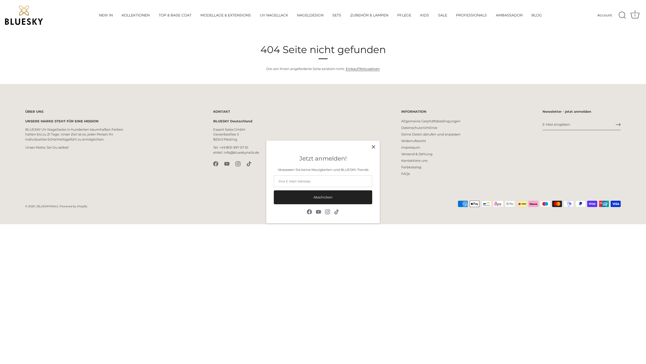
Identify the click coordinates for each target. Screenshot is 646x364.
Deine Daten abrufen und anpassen (431, 134)
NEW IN (106, 15)
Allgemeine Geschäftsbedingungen (431, 121)
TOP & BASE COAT (175, 15)
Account (604, 15)
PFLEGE (404, 15)
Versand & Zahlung (417, 154)
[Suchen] (622, 15)
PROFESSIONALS (471, 15)
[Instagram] (327, 211)
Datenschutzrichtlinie (419, 128)
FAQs (405, 174)
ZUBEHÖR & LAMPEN (369, 15)
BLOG (536, 15)
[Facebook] (309, 211)
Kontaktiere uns (414, 160)
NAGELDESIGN (310, 15)
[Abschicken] (618, 124)
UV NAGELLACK (274, 15)
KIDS (424, 15)
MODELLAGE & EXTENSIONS (225, 15)
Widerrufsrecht (413, 141)
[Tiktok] (336, 211)
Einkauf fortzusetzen (363, 69)
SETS (336, 15)
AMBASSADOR (509, 15)
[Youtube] (318, 211)
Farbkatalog (411, 167)
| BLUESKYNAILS (47, 206)
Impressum (410, 147)
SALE (442, 15)
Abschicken (323, 197)
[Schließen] (373, 146)
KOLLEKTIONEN (136, 15)
